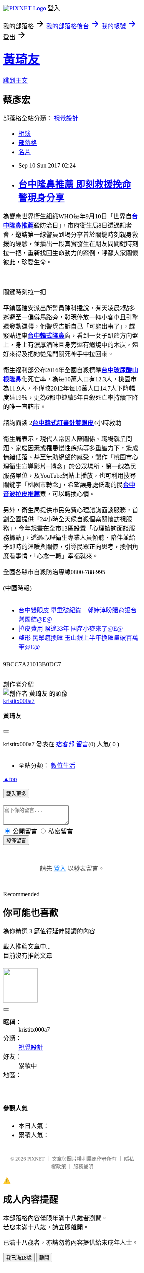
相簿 (24, 133)
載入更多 (16, 794)
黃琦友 (21, 59)
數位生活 (63, 765)
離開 (44, 1258)
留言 (82, 744)
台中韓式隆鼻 (46, 335)
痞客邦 (65, 744)
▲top (10, 779)
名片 (24, 152)
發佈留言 (16, 840)
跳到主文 (15, 80)
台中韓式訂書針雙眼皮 (63, 423)
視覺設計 (66, 118)
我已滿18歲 (18, 1258)
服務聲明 (83, 1166)
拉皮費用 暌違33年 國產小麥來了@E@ (70, 628)
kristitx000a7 (19, 701)
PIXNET (36, 1159)
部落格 (27, 143)
